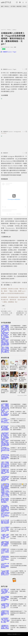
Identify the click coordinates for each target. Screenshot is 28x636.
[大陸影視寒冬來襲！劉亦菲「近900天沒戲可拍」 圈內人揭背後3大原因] (5, 620)
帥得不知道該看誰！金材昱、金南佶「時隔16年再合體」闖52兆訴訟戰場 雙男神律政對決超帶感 (18, 342)
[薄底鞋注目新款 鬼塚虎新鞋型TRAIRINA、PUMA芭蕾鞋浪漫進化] (5, 558)
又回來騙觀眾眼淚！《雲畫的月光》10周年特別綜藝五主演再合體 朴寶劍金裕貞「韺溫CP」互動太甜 (18, 328)
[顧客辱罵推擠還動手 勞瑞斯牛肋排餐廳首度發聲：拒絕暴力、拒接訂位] (5, 544)
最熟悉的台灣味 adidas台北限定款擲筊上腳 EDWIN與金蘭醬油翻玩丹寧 (14, 367)
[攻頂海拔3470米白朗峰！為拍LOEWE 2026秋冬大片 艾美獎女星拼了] (5, 551)
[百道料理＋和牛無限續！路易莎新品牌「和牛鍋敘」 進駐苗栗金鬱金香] (5, 471)
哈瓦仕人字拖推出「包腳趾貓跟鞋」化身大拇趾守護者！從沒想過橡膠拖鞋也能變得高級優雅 (13, 379)
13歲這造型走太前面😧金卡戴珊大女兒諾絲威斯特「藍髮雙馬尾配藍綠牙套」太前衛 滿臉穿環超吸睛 (18, 486)
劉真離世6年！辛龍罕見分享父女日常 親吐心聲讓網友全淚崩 (18, 627)
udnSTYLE (3, 29)
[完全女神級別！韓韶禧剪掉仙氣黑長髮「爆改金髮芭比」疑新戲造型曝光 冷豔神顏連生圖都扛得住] (5, 508)
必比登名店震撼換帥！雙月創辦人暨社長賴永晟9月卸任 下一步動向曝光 (18, 500)
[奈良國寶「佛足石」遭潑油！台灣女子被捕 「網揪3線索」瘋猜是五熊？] (5, 591)
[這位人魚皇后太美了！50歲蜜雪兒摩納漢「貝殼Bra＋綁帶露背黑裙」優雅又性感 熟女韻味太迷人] (5, 349)
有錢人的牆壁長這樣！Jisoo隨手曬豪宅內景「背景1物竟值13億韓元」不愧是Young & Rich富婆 (18, 493)
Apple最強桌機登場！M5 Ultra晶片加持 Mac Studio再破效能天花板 (18, 514)
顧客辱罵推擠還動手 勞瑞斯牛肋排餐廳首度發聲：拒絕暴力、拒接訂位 (18, 543)
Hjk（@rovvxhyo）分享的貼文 (14, 214)
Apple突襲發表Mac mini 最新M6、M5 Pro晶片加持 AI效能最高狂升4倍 (18, 529)
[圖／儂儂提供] (14, 143)
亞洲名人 (15, 29)
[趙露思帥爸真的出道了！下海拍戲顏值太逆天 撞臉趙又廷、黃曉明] (5, 613)
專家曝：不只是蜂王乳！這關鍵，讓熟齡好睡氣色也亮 (4, 367)
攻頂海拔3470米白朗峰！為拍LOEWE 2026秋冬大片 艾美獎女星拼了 (18, 551)
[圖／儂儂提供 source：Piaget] (14, 59)
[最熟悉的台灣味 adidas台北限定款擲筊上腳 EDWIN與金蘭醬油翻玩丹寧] (5, 457)
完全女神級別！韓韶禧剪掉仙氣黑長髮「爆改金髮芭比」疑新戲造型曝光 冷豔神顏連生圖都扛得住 (18, 508)
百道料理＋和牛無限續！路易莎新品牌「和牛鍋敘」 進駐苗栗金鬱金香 (18, 471)
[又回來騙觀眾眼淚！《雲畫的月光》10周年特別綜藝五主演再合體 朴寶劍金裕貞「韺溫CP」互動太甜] (5, 327)
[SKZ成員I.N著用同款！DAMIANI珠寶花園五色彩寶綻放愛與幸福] (5, 566)
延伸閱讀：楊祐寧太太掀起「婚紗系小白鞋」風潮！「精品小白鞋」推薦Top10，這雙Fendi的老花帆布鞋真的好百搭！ (14, 291)
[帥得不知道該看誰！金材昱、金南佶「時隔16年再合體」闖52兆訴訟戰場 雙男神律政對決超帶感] (5, 342)
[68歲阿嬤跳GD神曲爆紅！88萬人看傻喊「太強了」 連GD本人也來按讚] (5, 606)
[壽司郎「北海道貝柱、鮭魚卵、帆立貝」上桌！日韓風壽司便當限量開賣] (5, 413)
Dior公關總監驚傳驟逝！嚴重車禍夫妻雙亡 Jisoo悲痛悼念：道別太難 (18, 598)
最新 (2, 6)
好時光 (24, 6)
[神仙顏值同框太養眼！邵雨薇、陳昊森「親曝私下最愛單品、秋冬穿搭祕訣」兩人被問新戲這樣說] (5, 335)
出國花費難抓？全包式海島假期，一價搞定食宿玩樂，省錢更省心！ (4, 391)
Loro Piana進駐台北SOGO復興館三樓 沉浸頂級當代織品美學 (18, 522)
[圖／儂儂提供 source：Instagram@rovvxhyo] (14, 114)
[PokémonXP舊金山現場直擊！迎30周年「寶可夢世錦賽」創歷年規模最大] (5, 428)
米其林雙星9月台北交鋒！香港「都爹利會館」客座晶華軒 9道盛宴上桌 (18, 478)
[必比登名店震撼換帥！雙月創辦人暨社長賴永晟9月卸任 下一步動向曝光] (5, 500)
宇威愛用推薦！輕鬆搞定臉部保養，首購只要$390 (22, 379)
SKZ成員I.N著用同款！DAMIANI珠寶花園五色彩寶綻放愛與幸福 (18, 565)
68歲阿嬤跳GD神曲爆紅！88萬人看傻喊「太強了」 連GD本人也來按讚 (18, 605)
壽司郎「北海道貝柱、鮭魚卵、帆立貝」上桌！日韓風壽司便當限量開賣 (18, 413)
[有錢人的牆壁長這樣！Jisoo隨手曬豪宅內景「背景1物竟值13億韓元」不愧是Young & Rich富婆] (5, 493)
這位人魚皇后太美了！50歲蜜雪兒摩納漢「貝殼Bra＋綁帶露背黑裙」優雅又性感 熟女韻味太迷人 (18, 350)
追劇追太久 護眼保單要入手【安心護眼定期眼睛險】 (5, 379)
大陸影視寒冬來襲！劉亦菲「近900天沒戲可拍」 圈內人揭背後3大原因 (18, 620)
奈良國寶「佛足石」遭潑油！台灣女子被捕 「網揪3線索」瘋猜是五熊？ (18, 591)
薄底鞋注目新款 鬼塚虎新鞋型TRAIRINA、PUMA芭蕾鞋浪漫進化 (18, 558)
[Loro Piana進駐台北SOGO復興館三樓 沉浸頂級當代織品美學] (5, 522)
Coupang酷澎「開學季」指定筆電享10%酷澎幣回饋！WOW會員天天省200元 (18, 572)
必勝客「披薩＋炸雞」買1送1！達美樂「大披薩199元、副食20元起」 (18, 536)
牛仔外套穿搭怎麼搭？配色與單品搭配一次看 (13, 391)
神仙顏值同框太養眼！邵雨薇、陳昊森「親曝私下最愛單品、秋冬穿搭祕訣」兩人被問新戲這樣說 (18, 335)
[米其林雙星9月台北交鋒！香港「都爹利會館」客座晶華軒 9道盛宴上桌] (5, 479)
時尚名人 (7, 6)
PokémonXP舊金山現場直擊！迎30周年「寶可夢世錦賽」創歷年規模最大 (17, 427)
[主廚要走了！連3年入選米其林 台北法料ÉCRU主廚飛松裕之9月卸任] (5, 450)
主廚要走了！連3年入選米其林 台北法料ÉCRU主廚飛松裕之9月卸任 (18, 449)
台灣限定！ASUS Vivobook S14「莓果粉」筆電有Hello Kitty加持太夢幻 (18, 420)
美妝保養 (19, 6)
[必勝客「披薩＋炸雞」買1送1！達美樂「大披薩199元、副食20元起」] (5, 537)
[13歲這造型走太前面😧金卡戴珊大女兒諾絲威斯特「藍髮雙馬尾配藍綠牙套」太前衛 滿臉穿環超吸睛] (5, 486)
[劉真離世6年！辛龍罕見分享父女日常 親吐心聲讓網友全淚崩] (5, 628)
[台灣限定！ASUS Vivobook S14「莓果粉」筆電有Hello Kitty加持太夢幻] (5, 421)
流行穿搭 (13, 6)
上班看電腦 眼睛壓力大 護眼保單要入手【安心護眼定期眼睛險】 (23, 367)
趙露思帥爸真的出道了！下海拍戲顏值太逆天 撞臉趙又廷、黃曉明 (18, 613)
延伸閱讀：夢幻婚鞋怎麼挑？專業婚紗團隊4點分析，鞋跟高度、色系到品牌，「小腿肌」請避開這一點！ (14, 299)
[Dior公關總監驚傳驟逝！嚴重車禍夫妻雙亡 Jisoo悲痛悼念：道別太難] (5, 599)
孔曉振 (3, 305)
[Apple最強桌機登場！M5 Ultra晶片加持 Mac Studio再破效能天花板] (5, 515)
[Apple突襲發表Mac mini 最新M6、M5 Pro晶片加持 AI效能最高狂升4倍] (5, 529)
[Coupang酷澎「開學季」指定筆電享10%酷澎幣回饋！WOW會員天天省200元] (5, 573)
